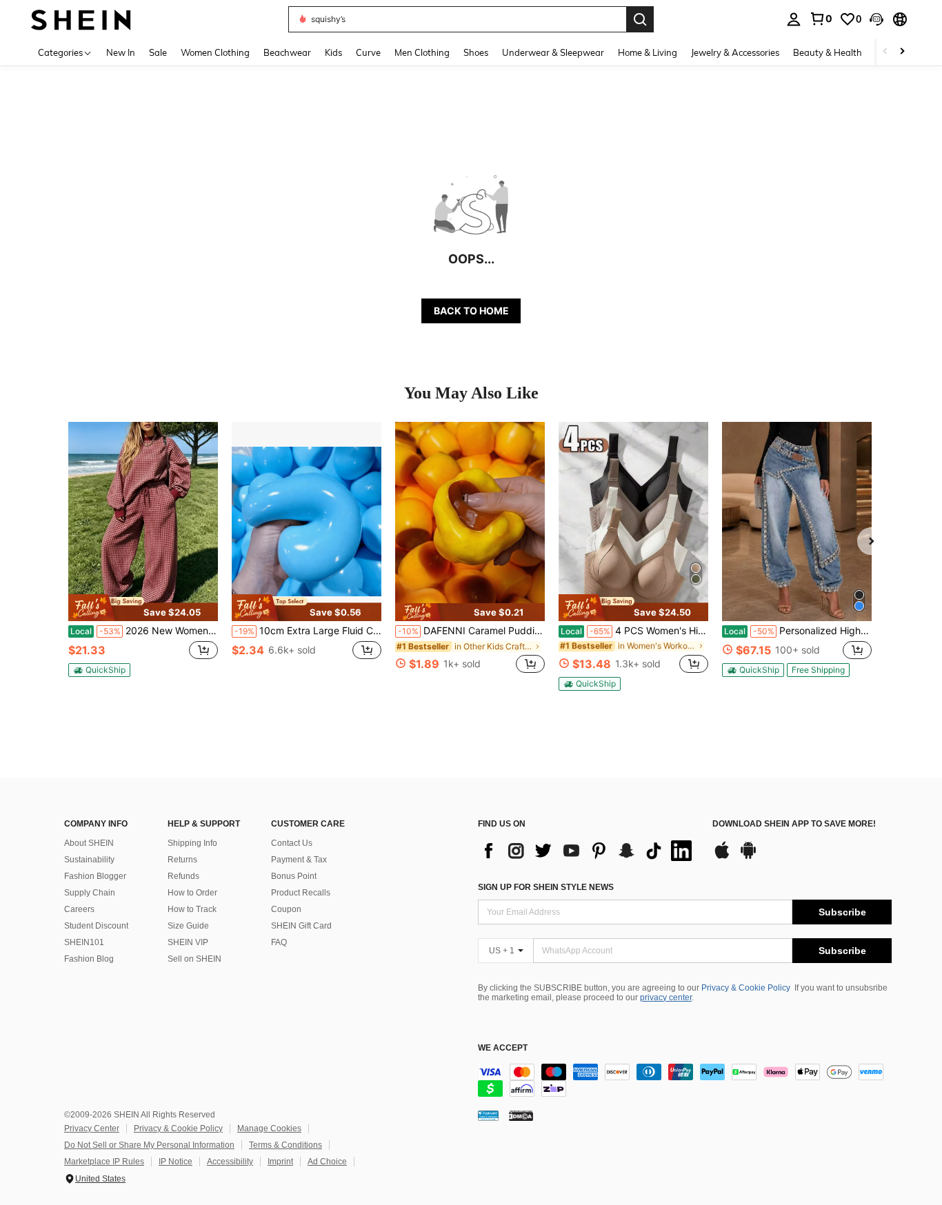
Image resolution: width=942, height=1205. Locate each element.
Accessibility (230, 1161)
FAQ (279, 942)
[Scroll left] (885, 52)
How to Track (192, 909)
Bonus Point (294, 876)
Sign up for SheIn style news (546, 887)
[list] (588, 850)
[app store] (722, 857)
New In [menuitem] (120, 52)
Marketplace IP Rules (104, 1161)
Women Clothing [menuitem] (215, 52)
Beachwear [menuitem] (287, 52)
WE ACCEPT (503, 1048)
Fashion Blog (89, 959)
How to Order (192, 893)
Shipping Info (192, 843)
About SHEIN (89, 843)
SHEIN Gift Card (301, 926)
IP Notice (175, 1161)
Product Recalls (300, 893)
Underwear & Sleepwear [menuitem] (553, 52)
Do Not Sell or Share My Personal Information (149, 1145)
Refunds (183, 876)
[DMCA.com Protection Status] (521, 1115)
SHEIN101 (84, 942)
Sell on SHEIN (194, 959)
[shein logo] (81, 19)
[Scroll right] (902, 52)
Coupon (286, 909)
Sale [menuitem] (158, 52)
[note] (143, 607)
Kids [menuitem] (333, 52)
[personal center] (793, 19)
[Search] (640, 19)
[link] (820, 18)
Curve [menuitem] (368, 52)
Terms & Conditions (285, 1145)
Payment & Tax (299, 859)
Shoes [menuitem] (475, 52)
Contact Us (291, 843)
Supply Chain (89, 893)
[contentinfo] (685, 1080)
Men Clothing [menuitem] (422, 52)
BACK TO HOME (471, 310)
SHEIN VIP (188, 942)
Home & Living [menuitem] (647, 52)
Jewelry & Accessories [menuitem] (735, 52)
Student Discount (96, 926)
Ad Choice (327, 1161)
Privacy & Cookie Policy (745, 988)
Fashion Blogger (95, 876)
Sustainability (89, 859)
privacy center (666, 997)
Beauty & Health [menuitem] (827, 52)
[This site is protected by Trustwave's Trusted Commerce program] (488, 1115)
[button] (876, 19)
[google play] (748, 857)
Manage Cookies (269, 1128)
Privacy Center (91, 1128)
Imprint (280, 1161)
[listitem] (143, 555)
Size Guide (188, 926)
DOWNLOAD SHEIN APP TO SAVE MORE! (794, 824)
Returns (182, 859)
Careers (79, 909)
